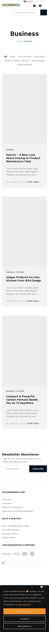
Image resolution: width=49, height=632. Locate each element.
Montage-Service (10, 534)
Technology (37, 60)
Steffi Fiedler (33, 182)
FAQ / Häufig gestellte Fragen (15, 526)
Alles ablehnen (24, 626)
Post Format (24, 56)
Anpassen (24, 619)
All (5, 56)
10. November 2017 (15, 423)
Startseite (6, 499)
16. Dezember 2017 (15, 182)
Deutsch (29, 2)
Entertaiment (24, 64)
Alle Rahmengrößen (11, 530)
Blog (12, 56)
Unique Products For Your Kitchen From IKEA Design (23, 279)
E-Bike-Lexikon (9, 537)
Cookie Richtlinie (23, 604)
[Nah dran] (44, 587)
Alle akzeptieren (24, 611)
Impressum (7, 503)
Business (10, 149)
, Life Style (19, 272)
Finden (43, 12)
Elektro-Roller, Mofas (17, 60)
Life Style (39, 56)
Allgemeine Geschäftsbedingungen (17, 511)
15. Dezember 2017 (14, 301)
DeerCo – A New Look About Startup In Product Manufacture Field (23, 158)
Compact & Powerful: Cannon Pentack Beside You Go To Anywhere (22, 400)
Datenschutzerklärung (12, 507)
